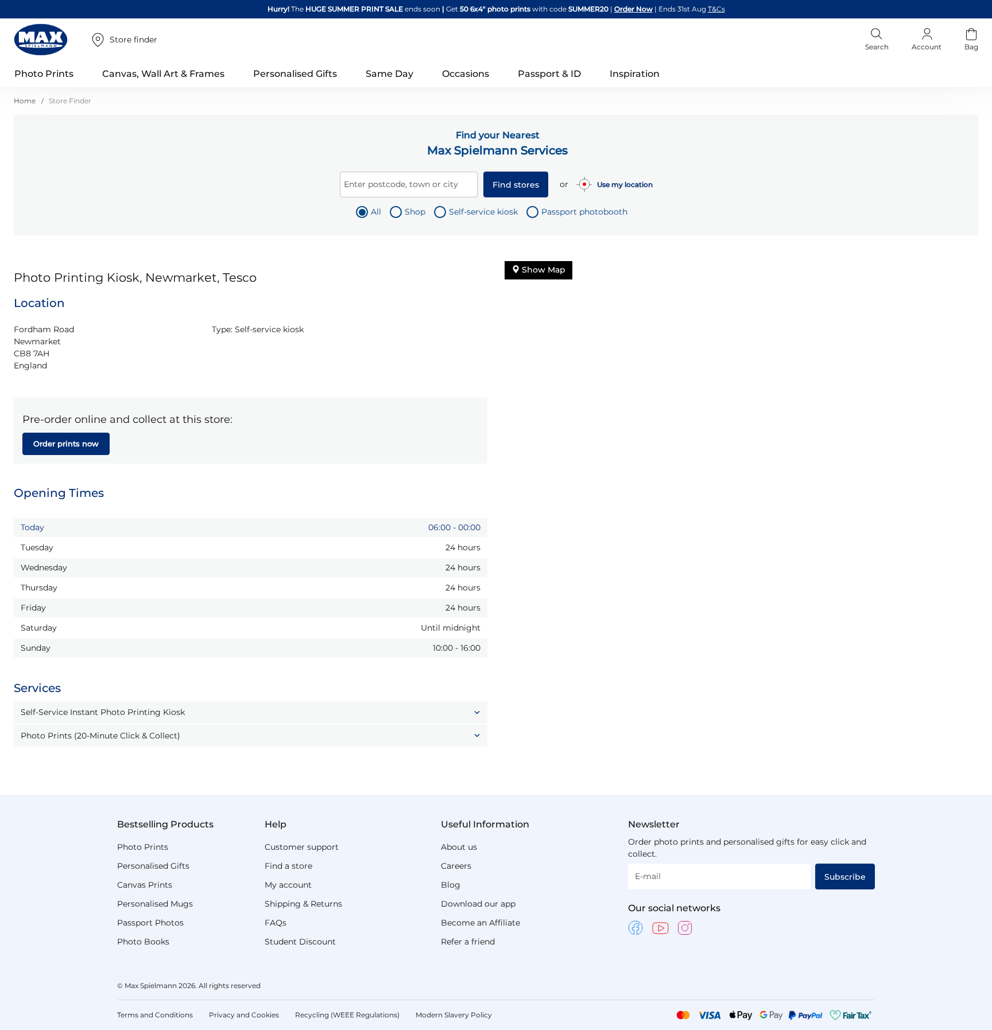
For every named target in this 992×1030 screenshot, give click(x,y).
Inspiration (635, 73)
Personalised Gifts (153, 866)
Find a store (288, 866)
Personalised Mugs (155, 904)
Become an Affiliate (480, 923)
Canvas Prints (144, 885)
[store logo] (41, 40)
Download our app (478, 904)
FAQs (275, 923)
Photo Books (143, 941)
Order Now (633, 9)
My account (288, 885)
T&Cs (716, 9)
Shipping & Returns (303, 904)
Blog (450, 885)
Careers (456, 866)
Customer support (302, 847)
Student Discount (300, 941)
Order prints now (66, 443)
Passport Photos (150, 923)
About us (459, 847)
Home (25, 100)
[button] (250, 712)
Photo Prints (142, 847)
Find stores (516, 185)
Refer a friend (468, 941)
